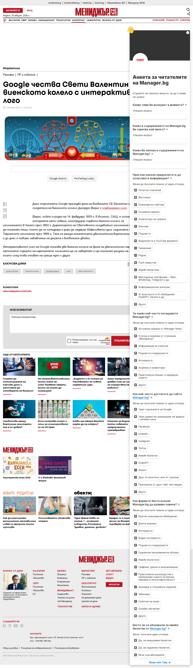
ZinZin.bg (99, 3)
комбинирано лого (114, 208)
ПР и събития (89, 578)
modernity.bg (54, 3)
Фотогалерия (89, 587)
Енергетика (63, 582)
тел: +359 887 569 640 (40, 641)
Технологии (63, 20)
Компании (62, 578)
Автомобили (114, 571)
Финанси (61, 574)
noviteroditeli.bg (71, 3)
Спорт (110, 574)
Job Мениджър (64, 601)
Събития (185, 20)
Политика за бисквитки (67, 648)
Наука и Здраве (91, 606)
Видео (110, 578)
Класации (86, 590)
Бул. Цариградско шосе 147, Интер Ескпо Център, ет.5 (56, 637)
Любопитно (93, 20)
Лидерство (63, 594)
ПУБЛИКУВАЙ (123, 341)
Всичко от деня (111, 20)
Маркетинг (78, 20)
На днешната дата (91, 598)
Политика (38, 574)
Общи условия (10, 648)
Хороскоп (87, 594)
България (14, 20)
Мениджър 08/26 (136, 3)
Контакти (35, 634)
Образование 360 (116, 3)
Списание (159, 20)
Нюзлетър (114, 585)
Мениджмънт (46, 20)
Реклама (86, 574)
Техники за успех (66, 598)
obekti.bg (87, 3)
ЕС (34, 594)
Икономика (63, 585)
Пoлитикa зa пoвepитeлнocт (36, 648)
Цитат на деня (89, 601)
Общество (38, 578)
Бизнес (32, 20)
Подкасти (172, 20)
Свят (24, 20)
